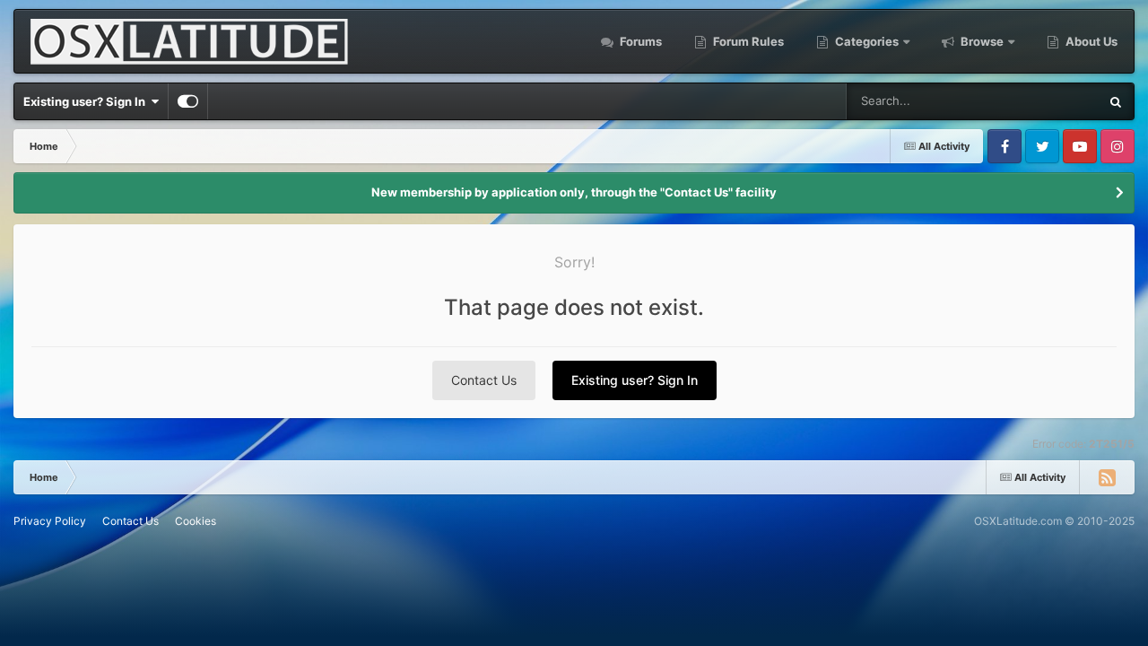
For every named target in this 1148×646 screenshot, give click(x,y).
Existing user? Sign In (87, 101)
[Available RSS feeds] (1107, 477)
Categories (866, 41)
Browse (982, 41)
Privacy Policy (49, 521)
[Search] (1116, 101)
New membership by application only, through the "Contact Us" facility (574, 192)
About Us (1090, 41)
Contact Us (484, 380)
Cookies (195, 521)
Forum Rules (747, 41)
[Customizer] (188, 101)
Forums (639, 41)
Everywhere (1043, 101)
